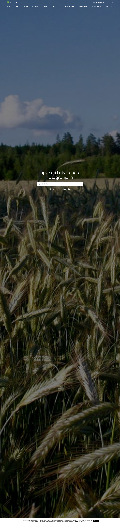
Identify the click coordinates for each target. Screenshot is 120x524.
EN (112, 3)
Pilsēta (26, 6)
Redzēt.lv (13, 2)
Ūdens (17, 6)
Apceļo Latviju (69, 6)
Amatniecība (83, 6)
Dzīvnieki (35, 6)
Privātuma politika (80, 521)
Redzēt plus (109, 6)
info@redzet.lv (99, 2)
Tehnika (44, 6)
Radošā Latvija (96, 6)
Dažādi (54, 6)
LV (109, 3)
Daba (8, 6)
